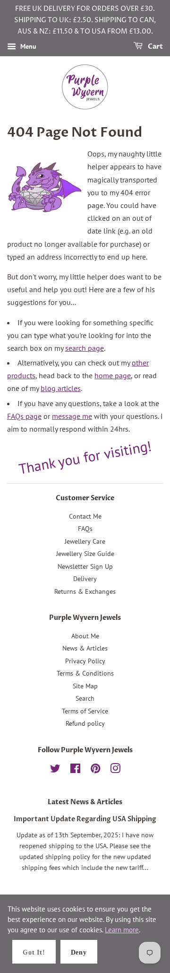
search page (84, 348)
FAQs (85, 528)
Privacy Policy (85, 661)
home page (112, 375)
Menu (27, 47)
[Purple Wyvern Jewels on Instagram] (115, 770)
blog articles (61, 388)
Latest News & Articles (85, 802)
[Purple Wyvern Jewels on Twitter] (55, 770)
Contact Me (85, 516)
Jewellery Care (85, 541)
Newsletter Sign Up (85, 566)
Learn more (122, 929)
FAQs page (24, 416)
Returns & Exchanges (85, 591)
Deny (79, 952)
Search (85, 698)
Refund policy (85, 723)
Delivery (85, 578)
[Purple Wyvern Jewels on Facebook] (75, 770)
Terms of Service (85, 711)
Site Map (85, 686)
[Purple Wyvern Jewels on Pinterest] (95, 770)
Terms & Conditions (85, 673)
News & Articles (85, 648)
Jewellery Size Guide (85, 553)
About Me (85, 636)
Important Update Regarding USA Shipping (85, 819)
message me (72, 416)
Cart (154, 47)
